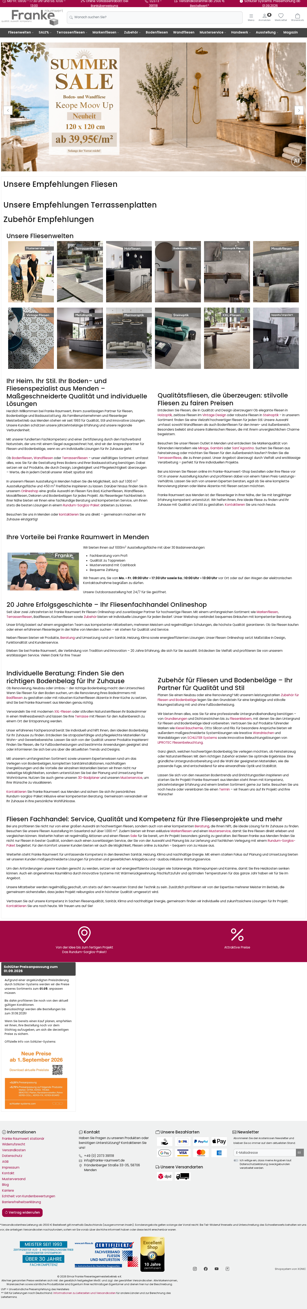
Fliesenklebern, (241, 718)
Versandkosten (14, 1150)
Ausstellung (266, 32)
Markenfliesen (104, 32)
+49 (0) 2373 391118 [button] (99, 1156)
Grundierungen (175, 718)
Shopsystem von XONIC (290, 1269)
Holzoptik (165, 415)
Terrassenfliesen (71, 32)
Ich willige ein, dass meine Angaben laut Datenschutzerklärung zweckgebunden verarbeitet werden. (265, 1164)
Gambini (216, 448)
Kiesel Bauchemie (189, 728)
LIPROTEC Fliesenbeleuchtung (180, 742)
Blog (5, 1184)
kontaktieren (69, 514)
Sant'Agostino (243, 448)
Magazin (290, 32)
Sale (133, 836)
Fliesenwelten (19, 32)
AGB (5, 1161)
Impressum (10, 1167)
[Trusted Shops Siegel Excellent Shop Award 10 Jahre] (153, 1254)
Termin (224, 789)
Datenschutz (12, 1156)
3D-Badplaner (89, 777)
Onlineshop (29, 491)
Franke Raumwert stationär (23, 1138)
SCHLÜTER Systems (202, 737)
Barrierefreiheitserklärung (21, 1202)
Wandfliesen (183, 32)
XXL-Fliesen (62, 711)
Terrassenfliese (169, 458)
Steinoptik (271, 415)
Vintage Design (214, 415)
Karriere (8, 1190)
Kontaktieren (235, 504)
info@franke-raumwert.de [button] (104, 1160)
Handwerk (239, 32)
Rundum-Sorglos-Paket (81, 505)
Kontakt (8, 1173)
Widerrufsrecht (13, 1144)
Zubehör (131, 32)
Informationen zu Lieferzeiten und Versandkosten (84, 1293)
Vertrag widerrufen (24, 1212)
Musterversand (13, 1179)
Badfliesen (14, 698)
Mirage (203, 448)
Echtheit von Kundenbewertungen (28, 1196)
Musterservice (211, 32)
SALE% (44, 32)
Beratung (67, 637)
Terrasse (82, 716)
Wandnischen (263, 733)
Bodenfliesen (157, 32)
